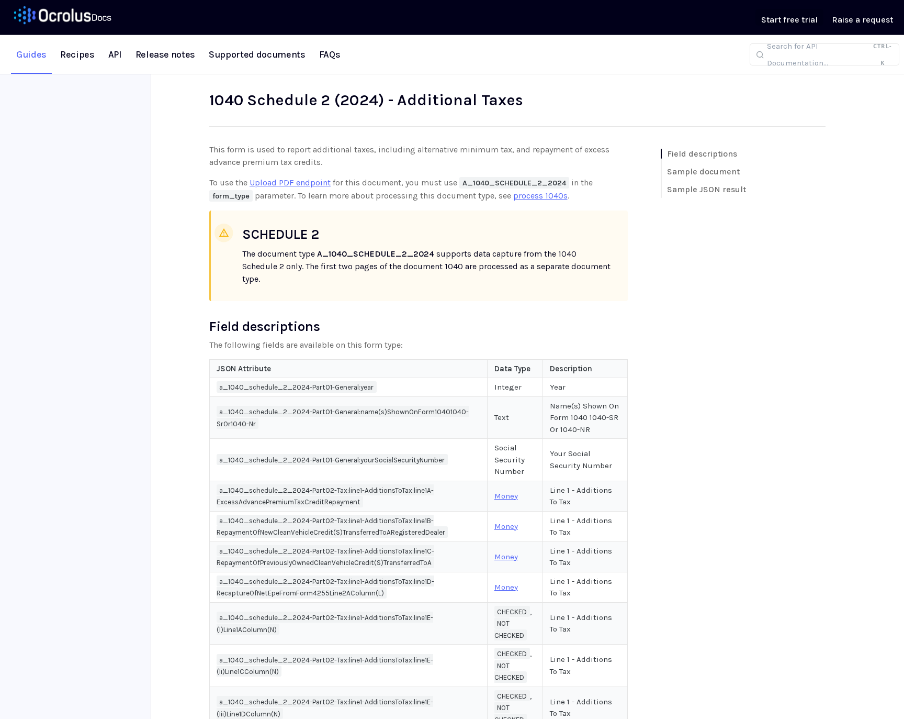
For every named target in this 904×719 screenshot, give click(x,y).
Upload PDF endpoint (290, 182)
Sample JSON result (706, 189)
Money (506, 496)
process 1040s (540, 196)
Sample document (703, 171)
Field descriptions (702, 154)
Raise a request (862, 20)
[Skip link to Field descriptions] (202, 326)
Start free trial (789, 20)
